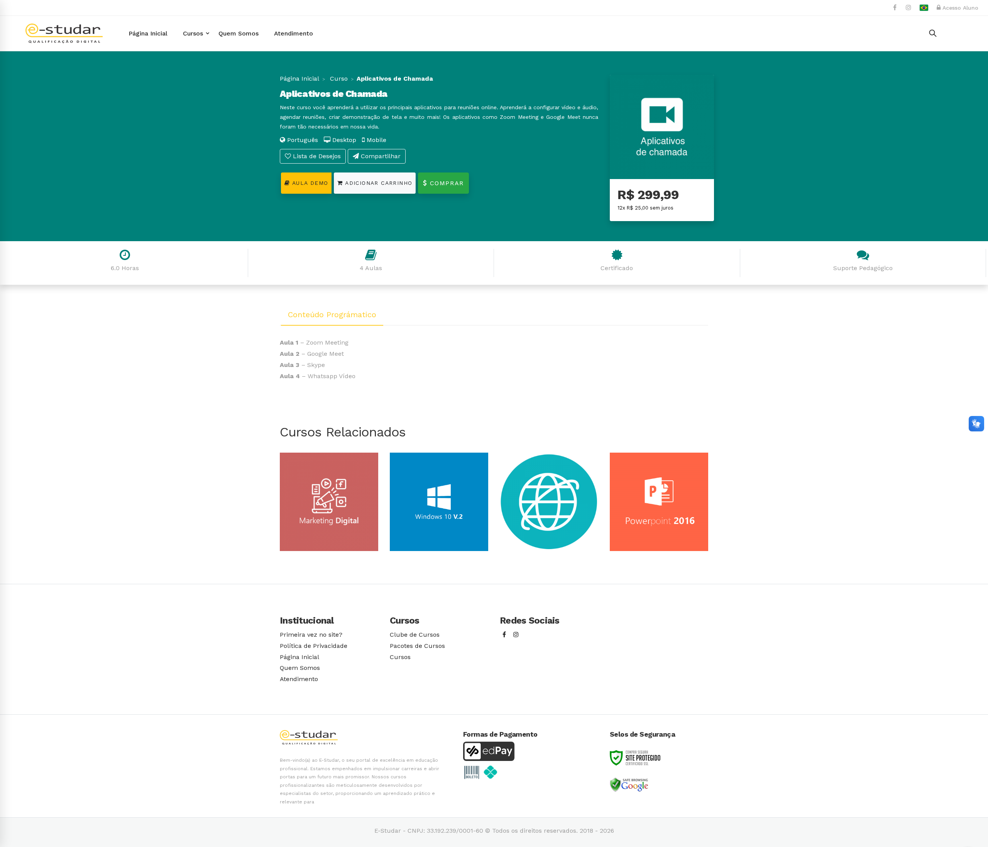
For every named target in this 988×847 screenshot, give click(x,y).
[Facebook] (504, 635)
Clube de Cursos (415, 634)
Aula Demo (309, 183)
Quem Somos (300, 667)
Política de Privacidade (313, 645)
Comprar (445, 183)
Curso (338, 78)
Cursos (400, 657)
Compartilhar (380, 156)
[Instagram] (516, 635)
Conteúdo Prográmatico (332, 314)
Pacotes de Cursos (417, 645)
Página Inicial (299, 78)
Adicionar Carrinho (378, 183)
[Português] (924, 7)
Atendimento (299, 679)
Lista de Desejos (316, 156)
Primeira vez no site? (311, 634)
